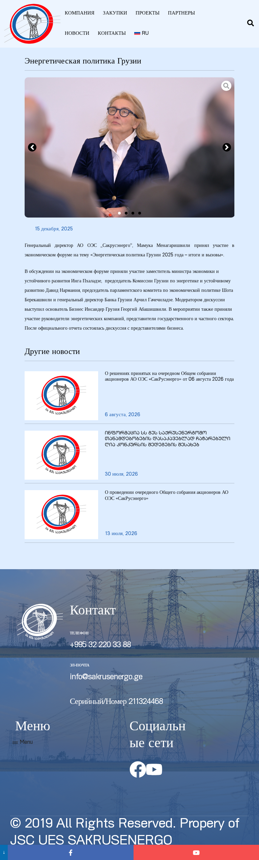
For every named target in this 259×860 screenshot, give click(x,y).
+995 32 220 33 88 (100, 645)
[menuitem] (141, 34)
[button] (32, 147)
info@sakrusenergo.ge (106, 678)
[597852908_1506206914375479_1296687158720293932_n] (130, 147)
